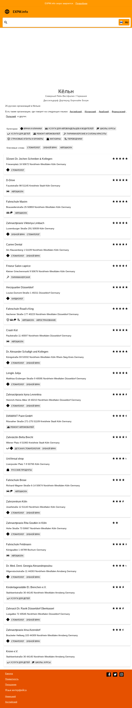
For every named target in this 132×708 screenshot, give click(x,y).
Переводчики (74, 139)
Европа (9, 673)
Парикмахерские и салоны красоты (86, 134)
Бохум (85, 100)
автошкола (66, 147)
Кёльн (66, 91)
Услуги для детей (20, 134)
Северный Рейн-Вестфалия (60, 96)
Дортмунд (64, 100)
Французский (118, 111)
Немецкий (10, 696)
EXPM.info (20, 12)
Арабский (104, 111)
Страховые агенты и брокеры (26, 139)
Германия (81, 96)
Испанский (90, 111)
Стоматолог (33, 147)
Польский (11, 116)
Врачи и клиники (32, 128)
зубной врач (50, 147)
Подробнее (81, 3)
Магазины (55, 139)
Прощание (10, 684)
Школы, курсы (107, 128)
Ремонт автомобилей (48, 134)
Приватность (12, 679)
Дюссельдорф (50, 100)
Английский (76, 111)
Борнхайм (76, 100)
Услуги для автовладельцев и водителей (71, 128)
